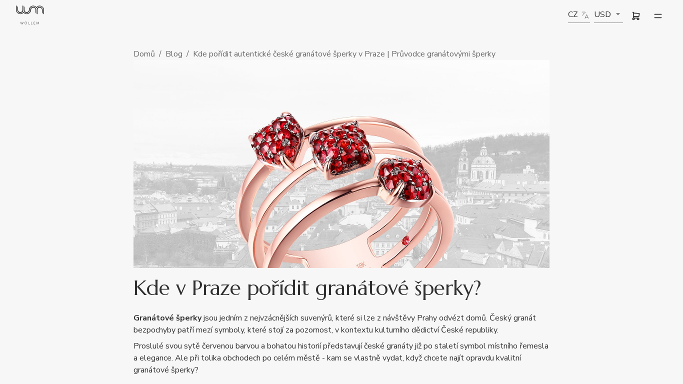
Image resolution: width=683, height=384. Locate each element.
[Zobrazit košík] (636, 16)
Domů (144, 54)
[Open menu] (658, 16)
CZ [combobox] (573, 14)
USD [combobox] (602, 14)
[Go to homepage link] (30, 16)
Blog (174, 54)
